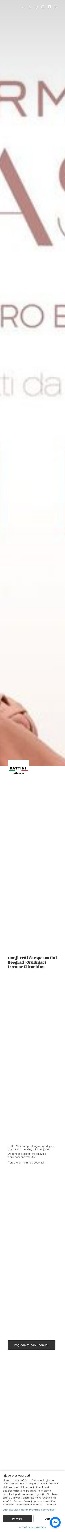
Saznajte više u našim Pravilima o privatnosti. (30, 1509)
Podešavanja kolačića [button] (32, 1527)
